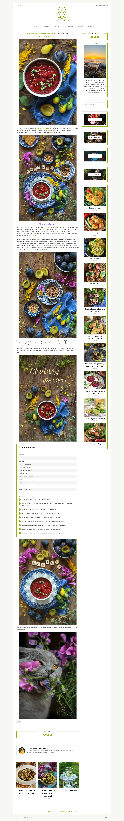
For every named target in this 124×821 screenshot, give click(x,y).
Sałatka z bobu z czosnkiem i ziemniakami (68, 742)
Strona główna (32, 33)
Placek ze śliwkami (21, 742)
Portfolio (70, 26)
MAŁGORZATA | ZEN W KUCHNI (40, 748)
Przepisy (34, 26)
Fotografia (45, 26)
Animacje (80, 26)
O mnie (90, 26)
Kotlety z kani (95, 284)
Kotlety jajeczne (95, 208)
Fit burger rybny (95, 444)
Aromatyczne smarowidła (47, 33)
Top (106, 817)
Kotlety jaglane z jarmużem (95, 419)
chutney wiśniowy (43, 128)
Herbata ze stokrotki (69, 790)
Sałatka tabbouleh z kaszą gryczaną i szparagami (48, 793)
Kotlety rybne (95, 233)
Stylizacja (57, 26)
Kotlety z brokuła (95, 258)
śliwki (18, 721)
